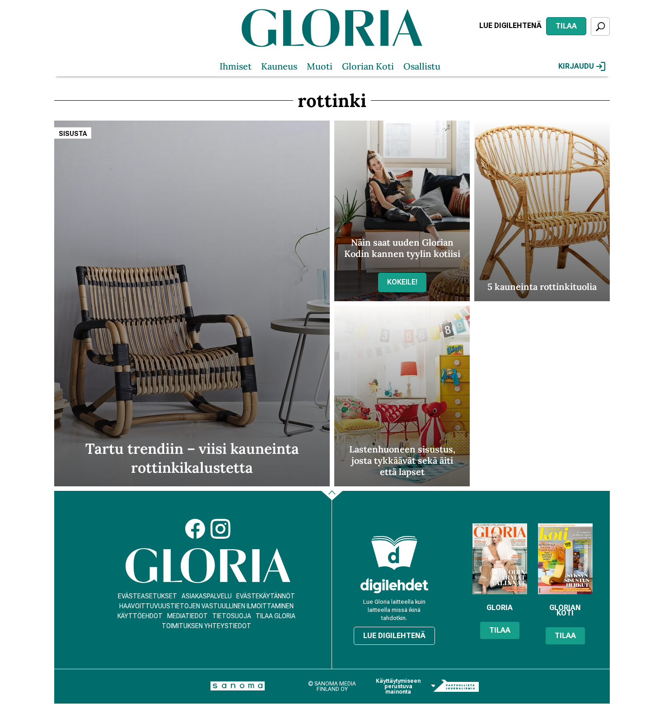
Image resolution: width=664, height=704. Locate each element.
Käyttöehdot (140, 616)
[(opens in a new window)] (394, 585)
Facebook (195, 529)
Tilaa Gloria (275, 616)
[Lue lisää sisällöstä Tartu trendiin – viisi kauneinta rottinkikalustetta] (192, 303)
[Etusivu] (208, 565)
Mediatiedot (187, 616)
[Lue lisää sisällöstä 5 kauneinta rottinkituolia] (542, 211)
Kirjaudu (576, 66)
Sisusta (73, 133)
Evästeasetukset (147, 596)
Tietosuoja (231, 616)
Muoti (319, 66)
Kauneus (279, 66)
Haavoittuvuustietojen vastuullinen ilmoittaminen (206, 606)
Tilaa (566, 26)
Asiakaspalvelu (207, 596)
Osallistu (421, 66)
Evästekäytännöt (265, 596)
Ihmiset (236, 66)
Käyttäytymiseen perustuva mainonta (398, 686)
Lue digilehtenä (510, 25)
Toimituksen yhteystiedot (206, 625)
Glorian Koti (368, 66)
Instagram (220, 529)
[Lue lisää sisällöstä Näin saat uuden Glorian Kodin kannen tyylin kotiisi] (402, 211)
